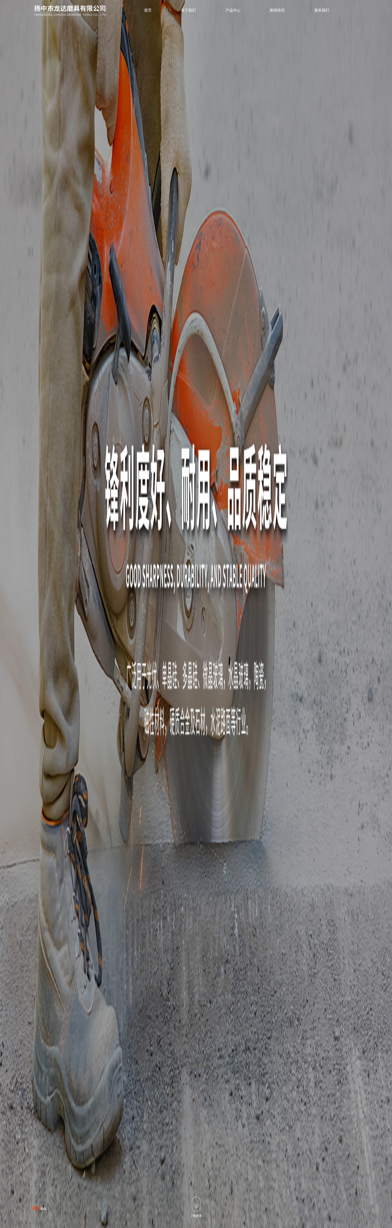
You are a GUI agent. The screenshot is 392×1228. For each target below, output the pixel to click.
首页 (147, 10)
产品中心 (233, 10)
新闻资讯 (277, 10)
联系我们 (321, 10)
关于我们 (188, 10)
